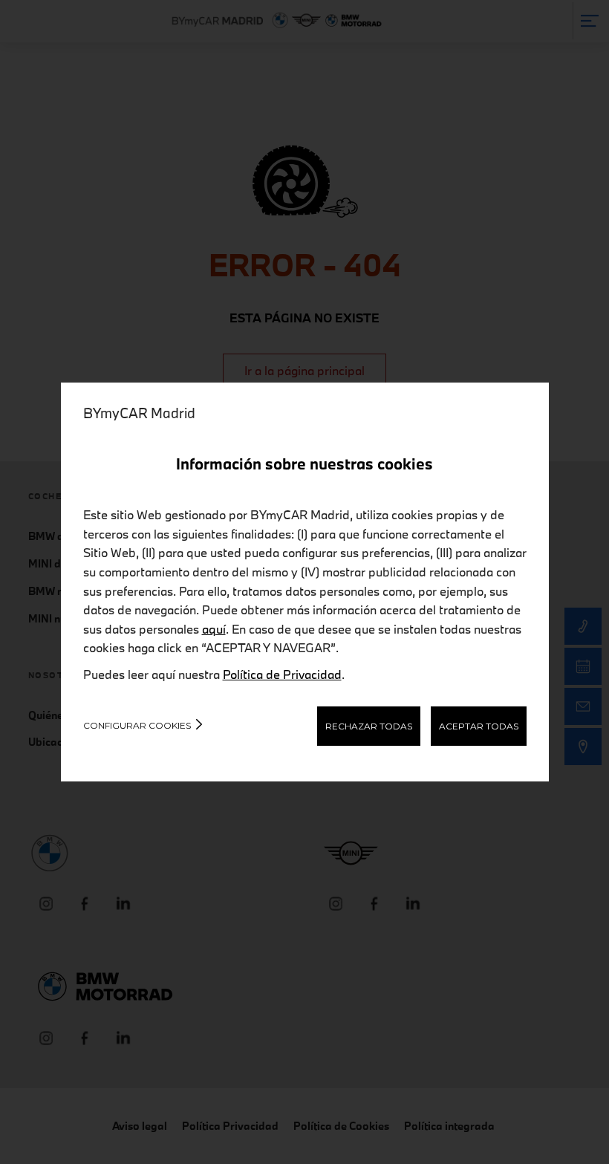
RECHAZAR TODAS (368, 726)
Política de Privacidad (282, 674)
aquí (214, 629)
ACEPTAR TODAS (478, 726)
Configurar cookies (137, 725)
